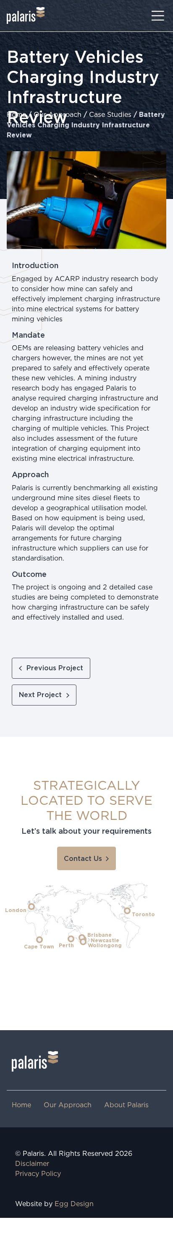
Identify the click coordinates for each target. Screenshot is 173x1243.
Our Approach (57, 115)
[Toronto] (127, 910)
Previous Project (54, 668)
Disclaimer (32, 1164)
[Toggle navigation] (158, 16)
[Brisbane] (82, 937)
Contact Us (83, 858)
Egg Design (74, 1204)
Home (16, 115)
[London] (31, 906)
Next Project (40, 695)
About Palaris (126, 1105)
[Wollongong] (83, 941)
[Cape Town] (39, 939)
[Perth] (71, 938)
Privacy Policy (38, 1174)
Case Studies (110, 115)
